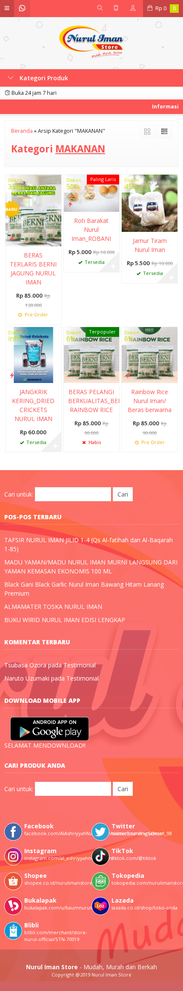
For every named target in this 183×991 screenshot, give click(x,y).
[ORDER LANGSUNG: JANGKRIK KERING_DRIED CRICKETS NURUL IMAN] (12, 375)
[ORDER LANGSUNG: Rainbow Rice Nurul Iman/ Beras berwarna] (128, 375)
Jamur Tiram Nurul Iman (150, 245)
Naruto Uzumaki (26, 678)
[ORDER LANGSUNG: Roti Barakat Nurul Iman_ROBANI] (70, 204)
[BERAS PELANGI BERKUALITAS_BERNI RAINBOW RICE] (92, 354)
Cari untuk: (18, 494)
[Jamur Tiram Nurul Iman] (149, 203)
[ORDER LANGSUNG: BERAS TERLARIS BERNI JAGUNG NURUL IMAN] (12, 238)
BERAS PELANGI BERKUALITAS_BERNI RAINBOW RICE (91, 401)
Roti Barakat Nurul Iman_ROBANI (91, 229)
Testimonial (79, 665)
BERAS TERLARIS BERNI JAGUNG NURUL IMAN (33, 268)
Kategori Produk (43, 78)
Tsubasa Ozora (25, 665)
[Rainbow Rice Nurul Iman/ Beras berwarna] (149, 354)
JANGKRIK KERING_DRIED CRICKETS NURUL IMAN (33, 405)
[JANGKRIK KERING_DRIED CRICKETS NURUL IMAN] (33, 354)
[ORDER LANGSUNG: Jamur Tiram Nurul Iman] (128, 224)
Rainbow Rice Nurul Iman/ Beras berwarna (150, 401)
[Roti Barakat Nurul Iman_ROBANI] (92, 192)
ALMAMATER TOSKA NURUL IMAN (53, 606)
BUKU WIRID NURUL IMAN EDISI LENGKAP (64, 620)
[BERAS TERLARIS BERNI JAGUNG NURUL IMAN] (33, 210)
